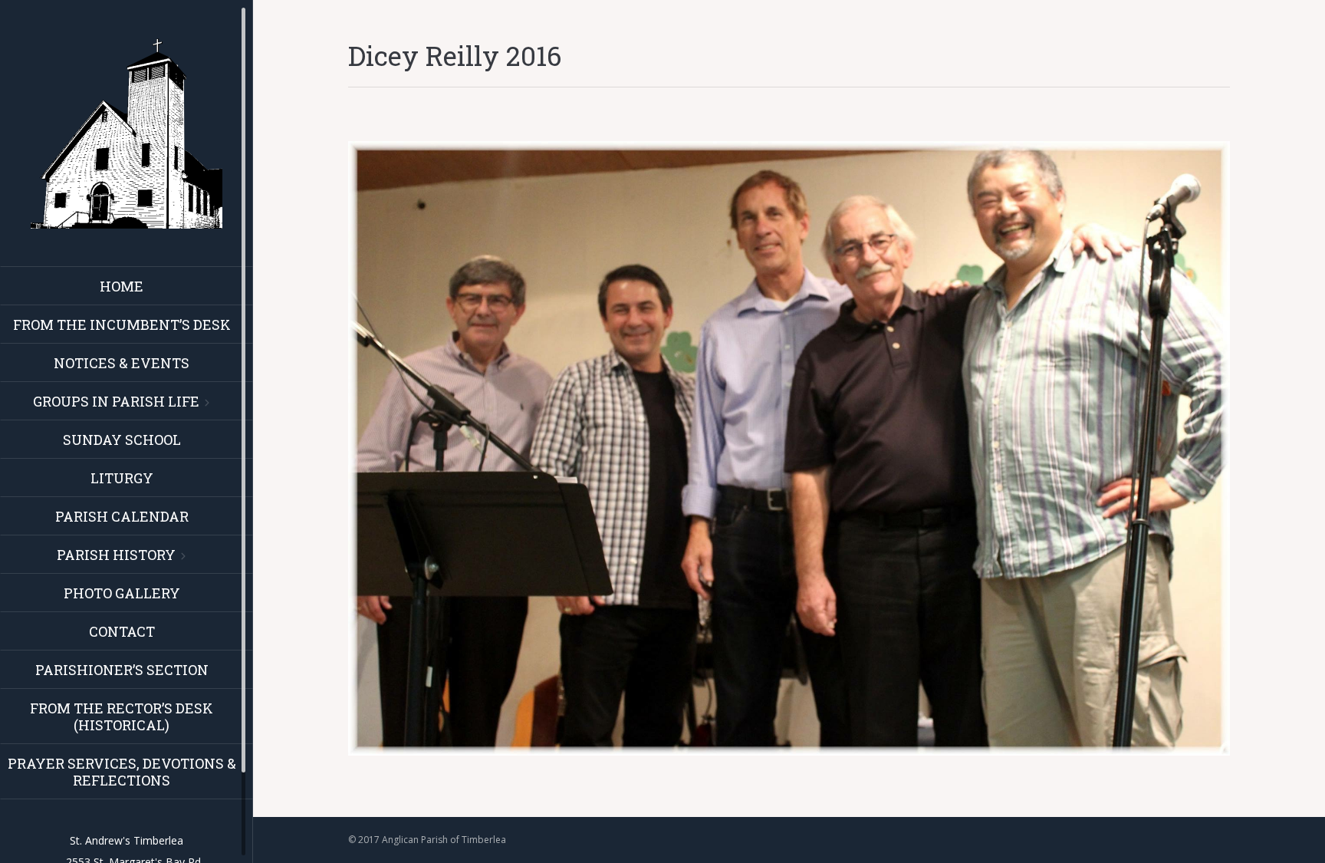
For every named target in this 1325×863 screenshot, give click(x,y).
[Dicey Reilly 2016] (789, 448)
